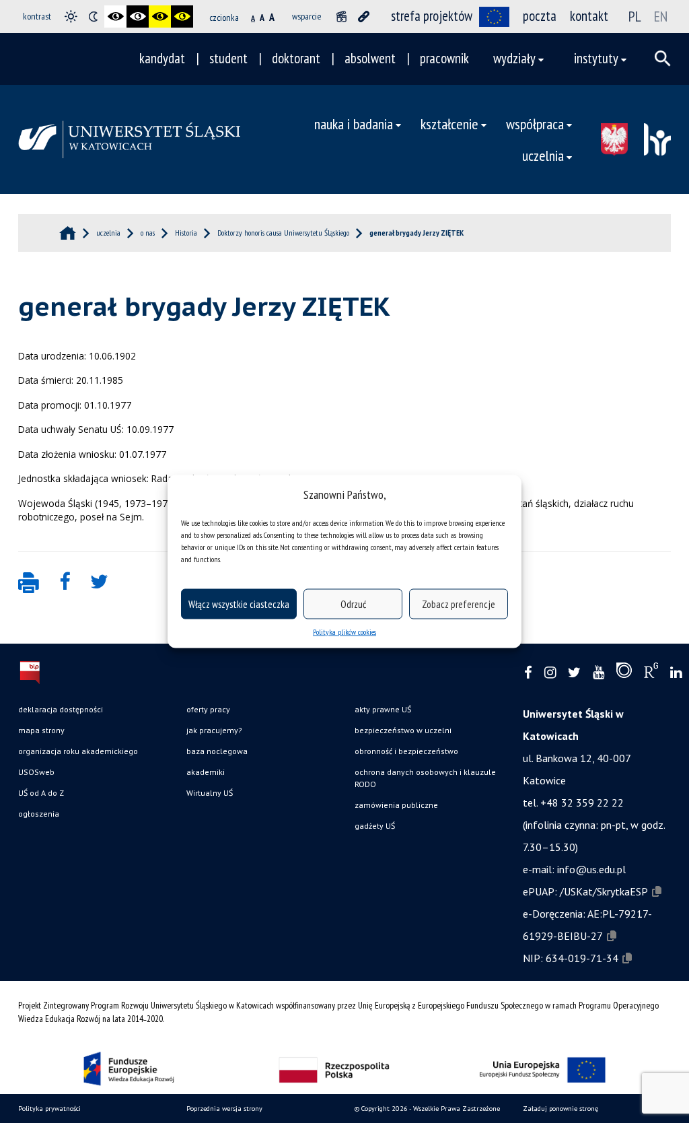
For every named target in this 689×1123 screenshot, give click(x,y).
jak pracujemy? (214, 730)
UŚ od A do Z (41, 793)
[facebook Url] (528, 672)
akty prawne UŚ (383, 709)
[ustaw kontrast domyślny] (71, 16)
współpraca (535, 123)
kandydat (162, 58)
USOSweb (36, 772)
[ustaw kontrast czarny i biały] (115, 16)
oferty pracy (208, 709)
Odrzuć (353, 603)
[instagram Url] (550, 672)
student (228, 58)
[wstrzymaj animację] (341, 16)
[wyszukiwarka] (663, 58)
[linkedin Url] (676, 672)
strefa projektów (431, 16)
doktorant (296, 58)
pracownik (444, 58)
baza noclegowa (217, 751)
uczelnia (543, 155)
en (660, 16)
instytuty (596, 58)
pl (634, 16)
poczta (539, 16)
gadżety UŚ (375, 826)
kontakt (589, 16)
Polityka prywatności (49, 1108)
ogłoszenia (38, 814)
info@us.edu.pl (591, 869)
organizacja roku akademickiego (78, 751)
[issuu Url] (624, 673)
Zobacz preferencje (458, 603)
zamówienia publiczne (396, 805)
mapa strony (41, 730)
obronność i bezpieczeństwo (406, 751)
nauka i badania (353, 123)
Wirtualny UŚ (209, 793)
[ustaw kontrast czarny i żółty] (160, 16)
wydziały (514, 58)
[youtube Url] (598, 672)
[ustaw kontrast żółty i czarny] (182, 16)
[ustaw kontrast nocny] (93, 16)
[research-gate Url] (651, 673)
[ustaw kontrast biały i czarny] (137, 16)
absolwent (370, 58)
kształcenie (449, 123)
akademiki (205, 772)
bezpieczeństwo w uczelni (403, 730)
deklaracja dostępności (60, 709)
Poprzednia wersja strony (224, 1108)
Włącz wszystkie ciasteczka (238, 603)
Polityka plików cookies (344, 632)
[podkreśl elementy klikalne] (364, 16)
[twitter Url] (574, 672)
